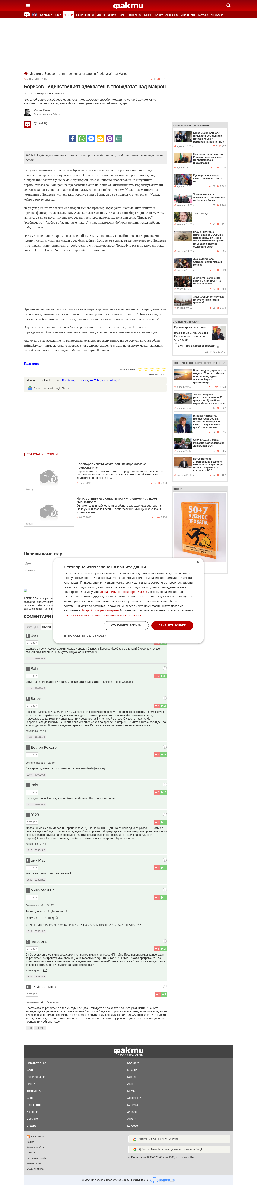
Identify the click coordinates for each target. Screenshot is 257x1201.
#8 (44, 843)
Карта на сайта (35, 1147)
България (46, 14)
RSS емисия (38, 1136)
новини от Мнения (195, 125)
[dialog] (128, 600)
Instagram (82, 380)
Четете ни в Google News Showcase (159, 1138)
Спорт (159, 14)
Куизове (132, 1125)
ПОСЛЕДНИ (32, 627)
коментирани (205, 362)
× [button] (197, 562)
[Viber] (109, 138)
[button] (85, 636)
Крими (148, 14)
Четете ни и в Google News (51, 388)
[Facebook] (72, 138)
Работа (31, 1152)
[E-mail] (100, 138)
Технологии (134, 14)
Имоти (112, 14)
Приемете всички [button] (172, 625)
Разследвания (85, 14)
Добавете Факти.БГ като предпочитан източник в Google (171, 1149)
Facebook (68, 380)
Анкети (131, 1118)
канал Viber (109, 380)
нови (221, 362)
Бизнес (101, 14)
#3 (42, 762)
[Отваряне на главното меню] (28, 5)
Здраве (132, 1111)
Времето (32, 1118)
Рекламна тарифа (37, 1158)
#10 (45, 970)
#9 (42, 1002)
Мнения (68, 14)
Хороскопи (172, 14)
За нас (30, 1141)
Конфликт (217, 14)
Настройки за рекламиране (100, 610)
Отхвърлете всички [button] (126, 625)
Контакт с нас (34, 1163)
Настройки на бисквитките (82, 615)
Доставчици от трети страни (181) (123, 592)
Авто (121, 14)
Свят (58, 14)
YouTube (95, 380)
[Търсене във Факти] (228, 5)
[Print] (118, 138)
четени (187, 362)
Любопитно (188, 14)
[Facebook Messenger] (91, 138)
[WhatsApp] (82, 138)
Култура (203, 14)
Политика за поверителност (121, 615)
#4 (44, 731)
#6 (42, 905)
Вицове (31, 1125)
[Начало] (128, 6)
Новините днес (36, 1062)
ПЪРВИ (46, 627)
